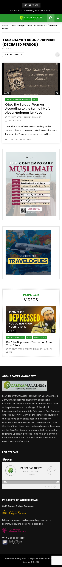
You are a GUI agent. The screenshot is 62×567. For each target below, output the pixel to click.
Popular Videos (40, 338)
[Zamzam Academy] (31, 18)
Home (5, 25)
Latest (29, 338)
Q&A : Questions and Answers (18, 99)
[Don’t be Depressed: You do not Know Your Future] (31, 319)
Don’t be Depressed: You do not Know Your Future (29, 343)
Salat (35, 99)
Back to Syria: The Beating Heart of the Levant (31, 10)
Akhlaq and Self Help (15, 338)
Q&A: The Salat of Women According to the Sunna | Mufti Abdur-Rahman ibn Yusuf (28, 108)
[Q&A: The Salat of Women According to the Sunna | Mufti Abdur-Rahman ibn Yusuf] (31, 79)
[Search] (58, 18)
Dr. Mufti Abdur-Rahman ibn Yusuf (24, 117)
